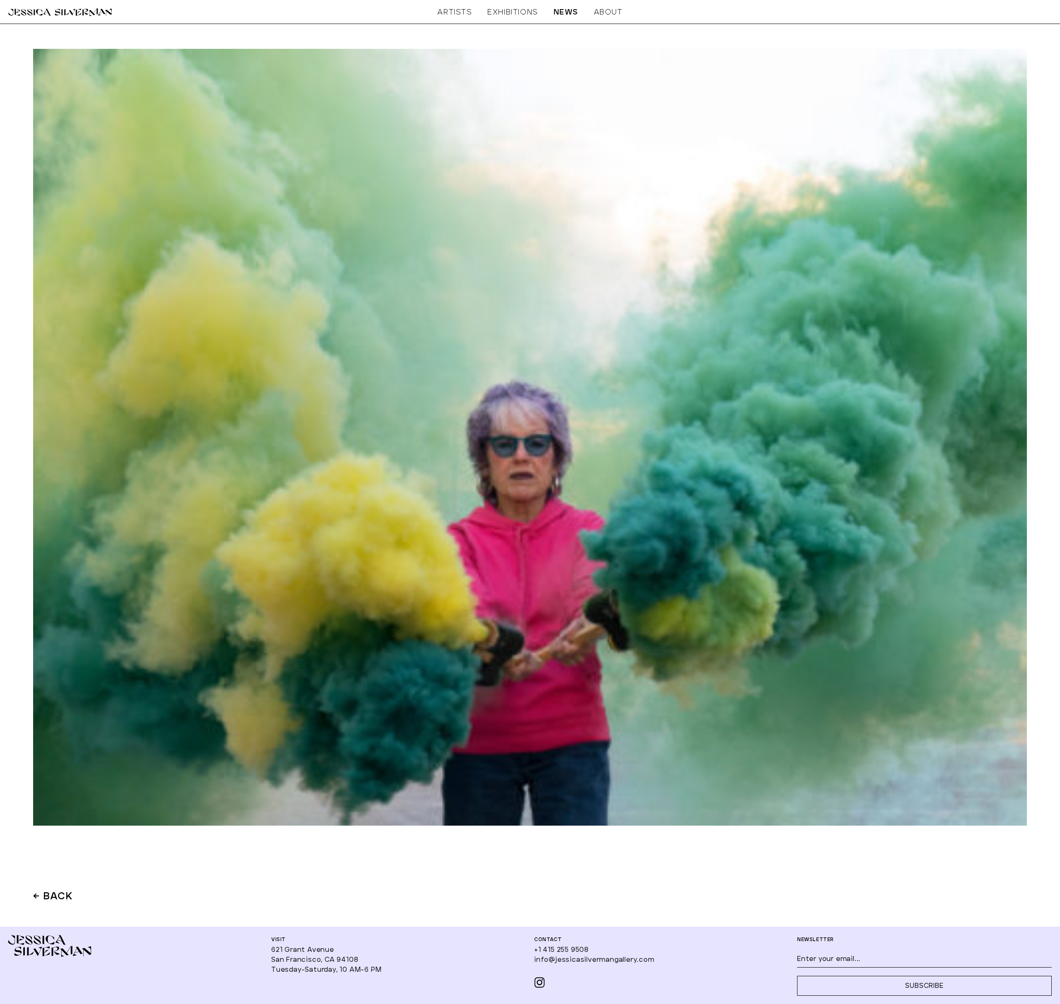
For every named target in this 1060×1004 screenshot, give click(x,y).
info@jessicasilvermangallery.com (594, 959)
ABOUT (608, 12)
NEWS (566, 12)
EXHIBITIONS (512, 12)
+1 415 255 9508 (561, 949)
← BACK (53, 897)
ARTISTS (454, 12)
